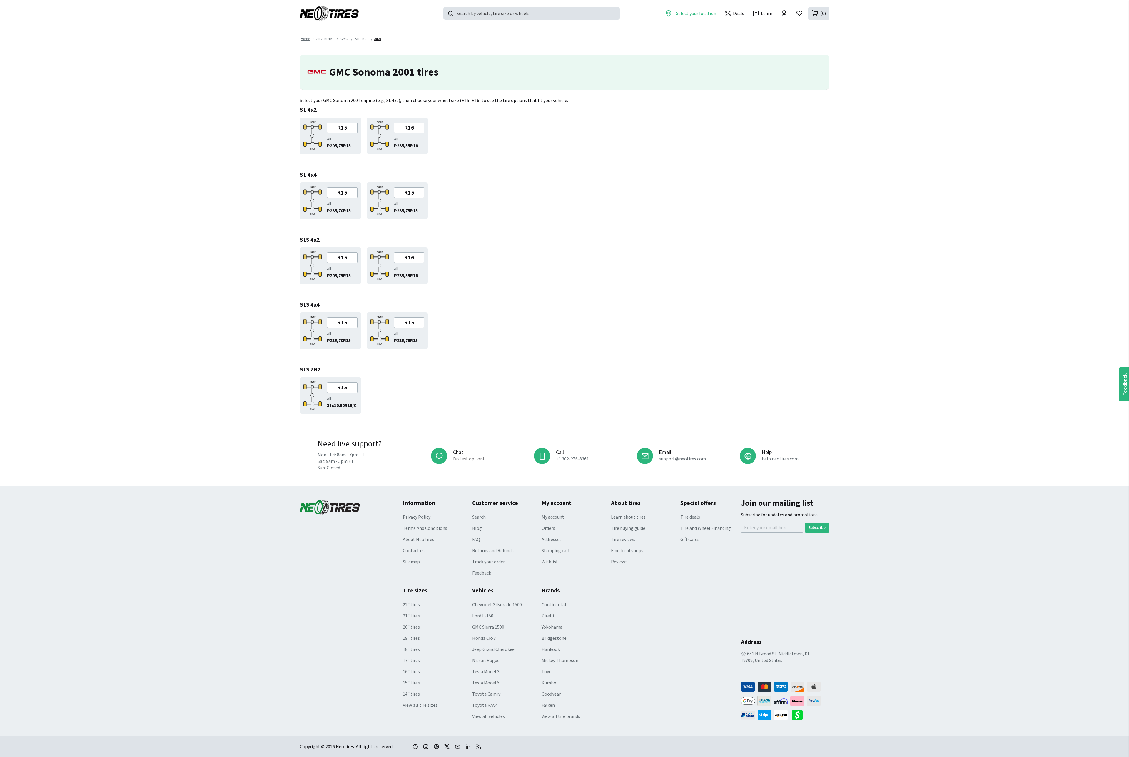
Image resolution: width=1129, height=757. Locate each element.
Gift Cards (689, 539)
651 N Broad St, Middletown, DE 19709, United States (775, 657)
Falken (548, 705)
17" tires (411, 660)
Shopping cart (556, 550)
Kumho (549, 683)
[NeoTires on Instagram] (426, 746)
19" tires (411, 638)
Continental (554, 605)
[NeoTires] (351, 507)
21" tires (411, 616)
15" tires (411, 683)
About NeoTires (418, 539)
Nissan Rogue (486, 660)
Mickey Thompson (560, 660)
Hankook (551, 649)
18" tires (411, 649)
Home (305, 38)
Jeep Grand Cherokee (493, 649)
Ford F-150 (482, 616)
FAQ (476, 539)
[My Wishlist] (799, 13)
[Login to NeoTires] (784, 13)
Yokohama (552, 627)
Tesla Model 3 (486, 672)
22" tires (411, 605)
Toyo (547, 672)
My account (553, 517)
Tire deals (690, 517)
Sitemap (411, 562)
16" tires (411, 672)
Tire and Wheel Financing (705, 528)
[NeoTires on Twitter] (447, 746)
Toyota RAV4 (485, 705)
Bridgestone (554, 638)
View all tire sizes (420, 705)
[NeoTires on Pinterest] (436, 746)
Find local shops (627, 550)
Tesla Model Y (485, 683)
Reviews (619, 562)
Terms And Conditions (425, 528)
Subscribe (817, 527)
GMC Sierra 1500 (488, 627)
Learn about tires (628, 517)
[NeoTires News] (479, 746)
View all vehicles (488, 716)
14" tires (411, 694)
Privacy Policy (416, 517)
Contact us (414, 550)
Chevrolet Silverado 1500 (497, 605)
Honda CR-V (484, 638)
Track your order (488, 562)
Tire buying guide (628, 528)
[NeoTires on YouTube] (457, 746)
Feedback (481, 573)
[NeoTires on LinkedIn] (468, 746)
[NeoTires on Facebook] (415, 746)
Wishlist (550, 562)
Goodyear (551, 694)
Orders (548, 528)
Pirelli (548, 616)
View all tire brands (561, 716)
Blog (477, 528)
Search (479, 517)
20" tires (411, 627)
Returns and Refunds (493, 550)
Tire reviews (623, 539)
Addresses (552, 539)
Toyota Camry (486, 694)
